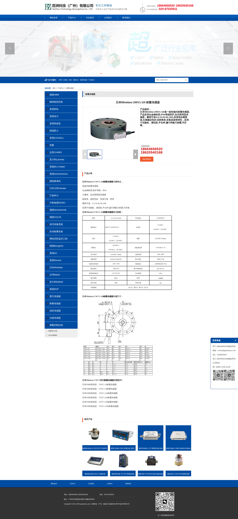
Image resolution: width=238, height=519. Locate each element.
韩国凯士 (54, 130)
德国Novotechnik (58, 210)
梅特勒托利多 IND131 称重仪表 (95, 474)
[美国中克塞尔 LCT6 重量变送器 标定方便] (150, 445)
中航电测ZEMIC (57, 202)
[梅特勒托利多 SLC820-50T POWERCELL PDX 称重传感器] (95, 445)
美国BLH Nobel (57, 166)
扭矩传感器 (55, 310)
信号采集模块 (52, 335)
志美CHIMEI (56, 152)
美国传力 (54, 116)
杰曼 (52, 145)
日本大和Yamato (58, 188)
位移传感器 (55, 318)
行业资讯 (90, 18)
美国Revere (55, 260)
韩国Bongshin (56, 246)
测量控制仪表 (56, 325)
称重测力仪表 (52, 331)
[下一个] (228, 48)
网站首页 (54, 18)
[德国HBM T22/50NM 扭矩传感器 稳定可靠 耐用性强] (150, 470)
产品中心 (72, 18)
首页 (53, 88)
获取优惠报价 (146, 159)
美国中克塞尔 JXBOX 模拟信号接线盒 (178, 448)
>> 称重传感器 (69, 88)
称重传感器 (55, 303)
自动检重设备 (56, 231)
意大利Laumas (57, 159)
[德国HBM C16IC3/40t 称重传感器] (178, 470)
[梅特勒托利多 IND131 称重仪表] (95, 470)
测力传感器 (55, 296)
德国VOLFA (55, 217)
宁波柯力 (54, 195)
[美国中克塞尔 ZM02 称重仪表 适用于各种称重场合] (123, 445)
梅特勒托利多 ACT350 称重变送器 (123, 474)
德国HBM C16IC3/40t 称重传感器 (178, 474)
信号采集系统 (56, 224)
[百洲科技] (69, 10)
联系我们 (126, 18)
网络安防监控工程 (58, 238)
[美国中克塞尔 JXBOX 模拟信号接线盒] (178, 445)
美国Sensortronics (59, 174)
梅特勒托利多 (56, 102)
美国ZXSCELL (57, 138)
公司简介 (108, 18)
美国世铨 (54, 109)
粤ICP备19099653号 (123, 504)
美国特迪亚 (55, 123)
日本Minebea (56, 267)
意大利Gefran (56, 282)
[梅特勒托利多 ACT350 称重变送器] (123, 470)
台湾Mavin (55, 274)
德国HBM (54, 94)
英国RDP (54, 289)
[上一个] (10, 48)
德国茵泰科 (55, 181)
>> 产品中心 (60, 88)
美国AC (53, 253)
